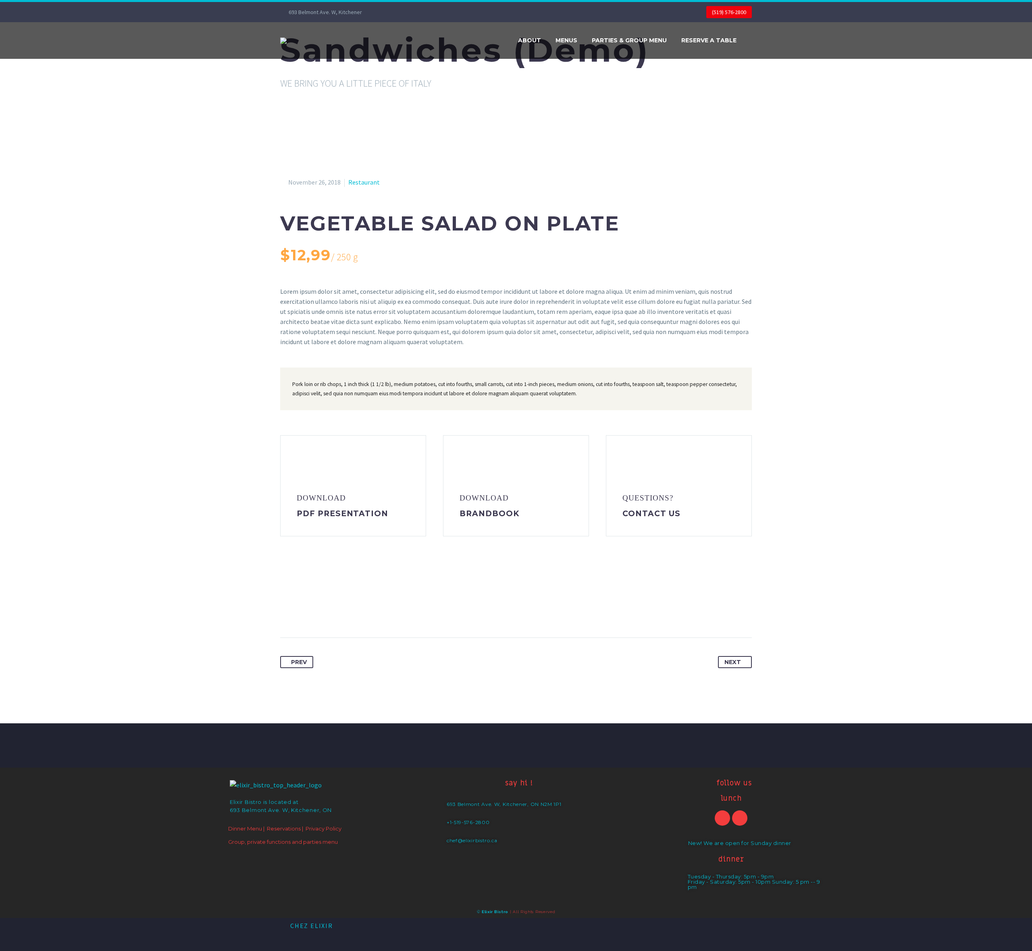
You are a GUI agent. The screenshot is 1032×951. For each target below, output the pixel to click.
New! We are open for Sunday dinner (739, 843)
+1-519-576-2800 (468, 822)
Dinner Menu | (246, 828)
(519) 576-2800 (729, 12)
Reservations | (285, 828)
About (529, 40)
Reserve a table (709, 40)
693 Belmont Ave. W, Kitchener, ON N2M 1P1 (504, 804)
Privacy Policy (323, 828)
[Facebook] (394, 12)
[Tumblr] (332, 612)
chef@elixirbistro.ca (472, 840)
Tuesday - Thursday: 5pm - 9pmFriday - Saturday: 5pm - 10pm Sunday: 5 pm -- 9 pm (754, 881)
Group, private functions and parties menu (283, 842)
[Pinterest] (317, 612)
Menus (566, 40)
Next (732, 662)
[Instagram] (406, 12)
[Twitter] (302, 612)
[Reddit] (361, 612)
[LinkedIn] (347, 612)
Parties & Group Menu (629, 40)
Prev (299, 662)
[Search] (752, 40)
